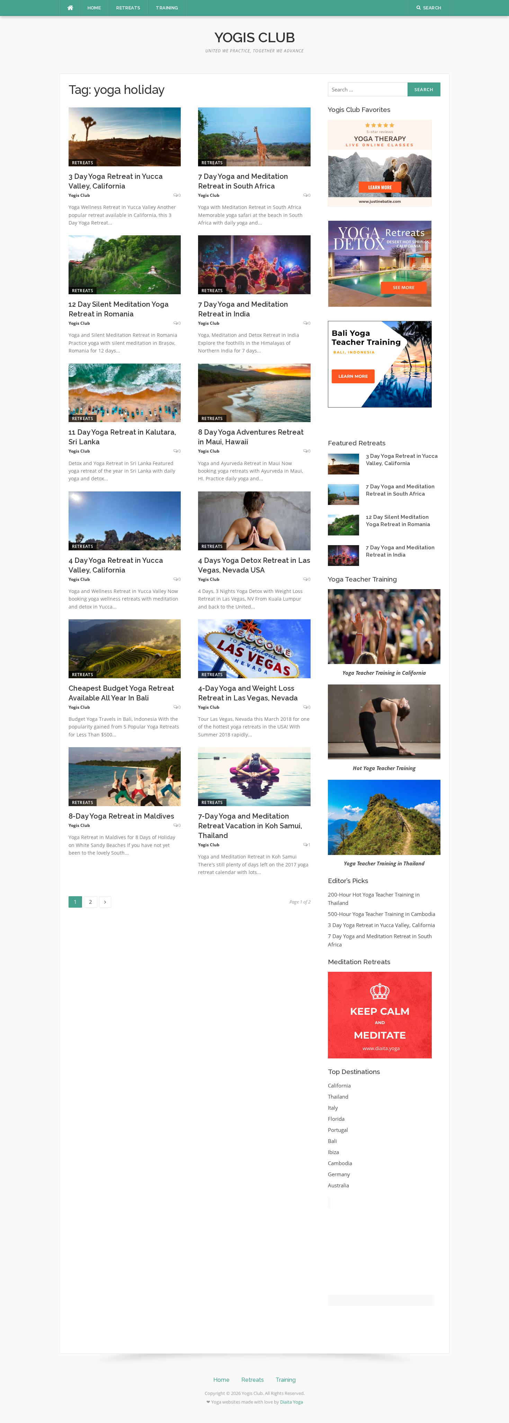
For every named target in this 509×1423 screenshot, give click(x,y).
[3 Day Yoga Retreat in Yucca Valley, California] (125, 136)
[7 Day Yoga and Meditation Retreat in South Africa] (254, 136)
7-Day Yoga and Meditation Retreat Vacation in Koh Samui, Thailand (250, 826)
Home (94, 7)
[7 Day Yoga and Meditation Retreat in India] (254, 264)
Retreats (128, 7)
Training (167, 7)
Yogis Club (254, 37)
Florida (336, 1118)
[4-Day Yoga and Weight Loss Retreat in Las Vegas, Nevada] (254, 648)
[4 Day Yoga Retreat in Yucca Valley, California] (125, 520)
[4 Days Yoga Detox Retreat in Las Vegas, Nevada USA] (254, 520)
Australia (338, 1185)
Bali (332, 1140)
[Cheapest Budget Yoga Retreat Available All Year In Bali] (125, 648)
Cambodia (340, 1163)
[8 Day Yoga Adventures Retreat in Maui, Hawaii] (254, 392)
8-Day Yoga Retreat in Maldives (121, 816)
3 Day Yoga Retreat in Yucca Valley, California (381, 925)
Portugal (338, 1129)
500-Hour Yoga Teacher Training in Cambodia (381, 913)
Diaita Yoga (291, 1402)
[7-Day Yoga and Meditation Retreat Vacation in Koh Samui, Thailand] (254, 775)
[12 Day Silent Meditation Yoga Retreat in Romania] (125, 264)
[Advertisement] (380, 1258)
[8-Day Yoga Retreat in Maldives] (125, 775)
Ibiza (333, 1152)
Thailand (338, 1096)
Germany (339, 1174)
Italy (333, 1107)
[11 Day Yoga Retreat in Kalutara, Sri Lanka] (125, 392)
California (339, 1085)
